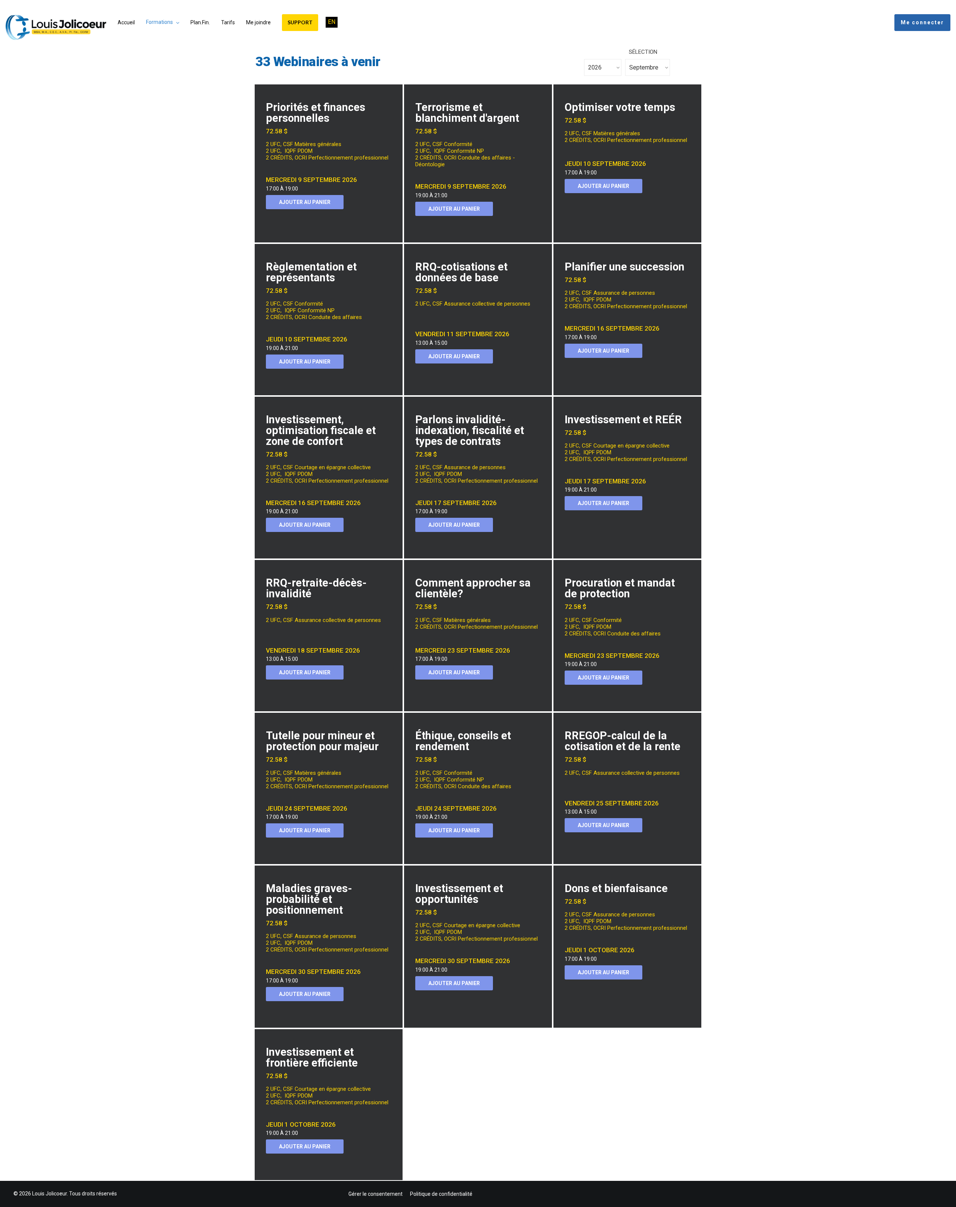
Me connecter (922, 22)
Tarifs (228, 22)
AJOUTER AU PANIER (304, 202)
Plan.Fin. (200, 22)
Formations (159, 22)
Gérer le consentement (375, 1194)
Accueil (126, 22)
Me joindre (258, 22)
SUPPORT (300, 22)
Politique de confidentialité (441, 1194)
